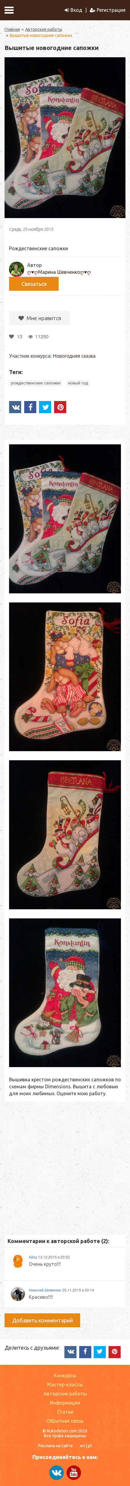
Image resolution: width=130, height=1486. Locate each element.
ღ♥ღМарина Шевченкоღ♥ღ (59, 272)
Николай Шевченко (45, 1289)
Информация (65, 1402)
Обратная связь (65, 1421)
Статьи (65, 1412)
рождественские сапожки (35, 382)
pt (90, 1445)
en (82, 1445)
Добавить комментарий (42, 1320)
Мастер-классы (65, 1384)
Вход (76, 10)
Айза (33, 1256)
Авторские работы (43, 29)
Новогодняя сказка (74, 355)
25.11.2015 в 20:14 (78, 1289)
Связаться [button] (34, 284)
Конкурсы (65, 1375)
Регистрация (111, 10)
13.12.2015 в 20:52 (54, 1256)
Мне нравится (43, 318)
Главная (12, 29)
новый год (78, 382)
